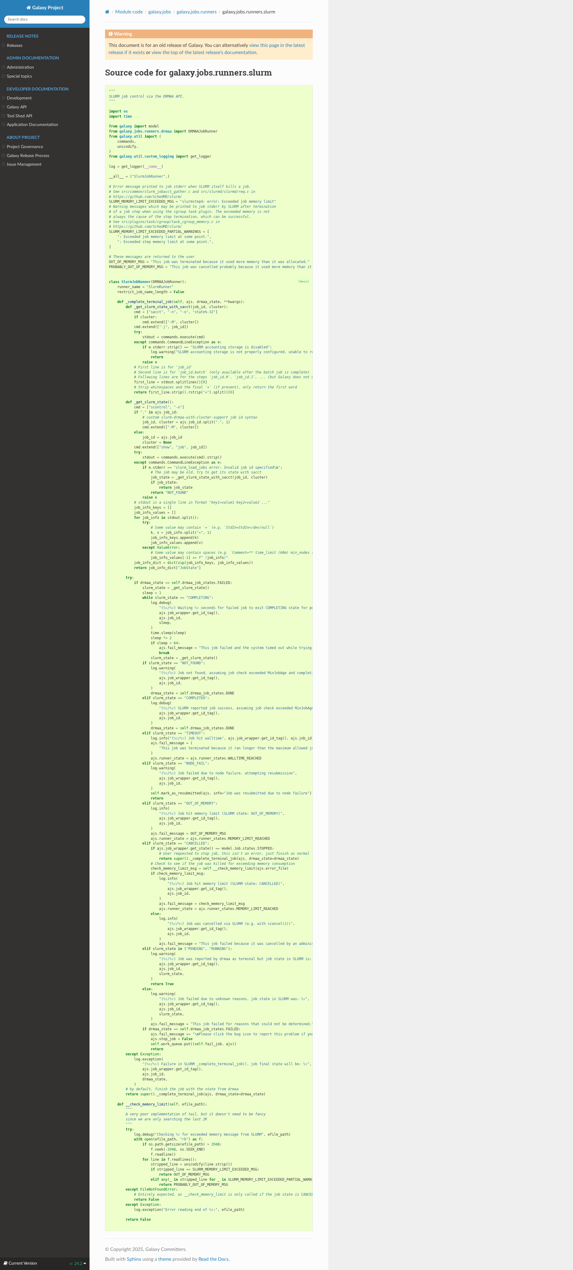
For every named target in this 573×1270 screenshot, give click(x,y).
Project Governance (25, 146)
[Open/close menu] (3, 45)
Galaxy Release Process (28, 155)
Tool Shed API (19, 116)
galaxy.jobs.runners (197, 12)
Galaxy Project (47, 7)
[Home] (107, 11)
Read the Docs (213, 1259)
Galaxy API (17, 107)
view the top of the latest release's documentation (204, 52)
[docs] (303, 281)
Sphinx (134, 1259)
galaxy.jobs (159, 12)
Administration (20, 67)
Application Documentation (32, 124)
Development (19, 98)
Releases (14, 45)
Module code (129, 12)
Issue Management (24, 164)
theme (164, 1259)
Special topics (19, 76)
